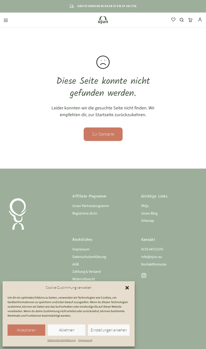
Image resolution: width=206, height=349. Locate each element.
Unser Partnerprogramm (90, 205)
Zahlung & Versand (86, 271)
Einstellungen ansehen (109, 330)
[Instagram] (143, 276)
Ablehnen (66, 330)
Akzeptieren (26, 330)
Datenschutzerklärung (61, 340)
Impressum (85, 340)
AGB (75, 264)
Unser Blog (149, 213)
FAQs (145, 205)
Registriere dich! (84, 213)
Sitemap (147, 220)
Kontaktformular (154, 264)
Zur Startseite (103, 134)
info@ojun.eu (151, 256)
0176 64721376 (152, 249)
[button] (127, 287)
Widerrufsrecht (83, 279)
